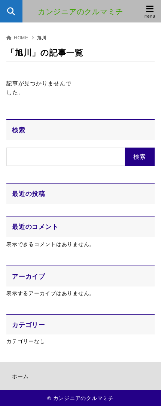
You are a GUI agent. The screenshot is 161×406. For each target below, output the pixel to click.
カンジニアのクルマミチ (80, 11)
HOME (21, 37)
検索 (18, 129)
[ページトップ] (146, 391)
